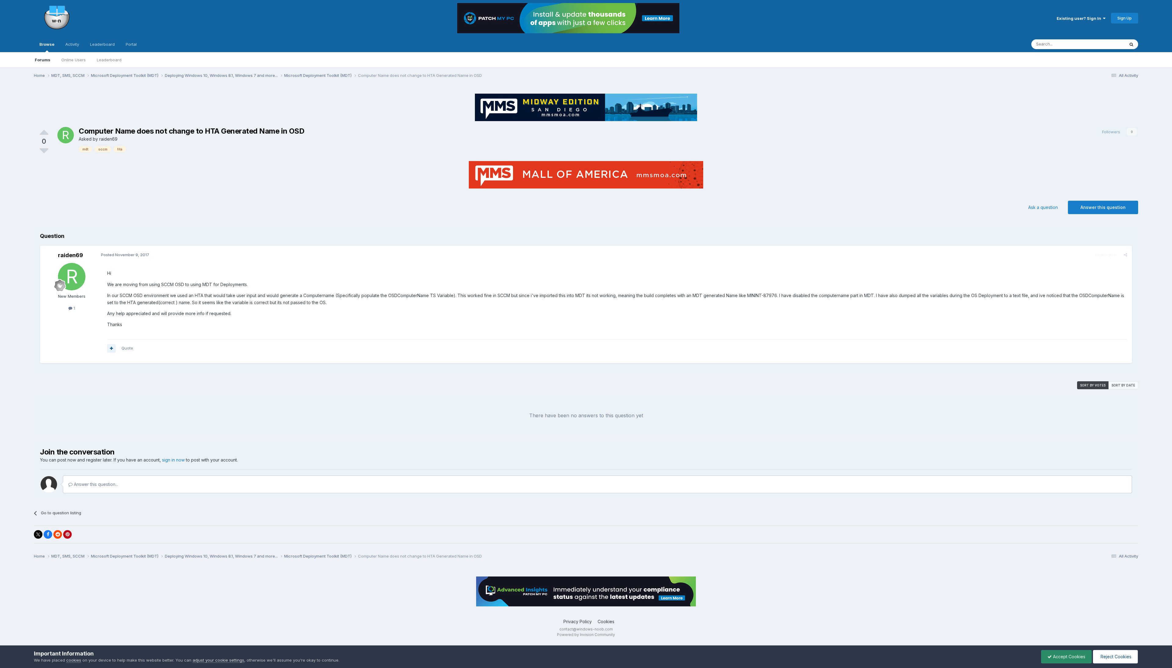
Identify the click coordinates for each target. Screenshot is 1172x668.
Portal (131, 44)
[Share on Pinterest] (67, 534)
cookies (73, 660)
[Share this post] (1125, 254)
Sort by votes (1092, 385)
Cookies (606, 621)
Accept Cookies (1068, 656)
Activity (72, 44)
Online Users (73, 59)
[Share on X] (38, 534)
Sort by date (1123, 385)
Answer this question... (95, 484)
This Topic (1106, 44)
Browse (46, 44)
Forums (42, 59)
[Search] (1131, 44)
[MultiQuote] (111, 348)
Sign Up (1124, 18)
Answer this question (1103, 207)
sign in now (173, 459)
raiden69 (108, 139)
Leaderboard (109, 59)
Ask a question (1043, 207)
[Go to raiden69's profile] (65, 135)
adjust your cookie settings (218, 660)
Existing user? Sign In (1080, 18)
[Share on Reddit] (57, 534)
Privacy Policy (577, 621)
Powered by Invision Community (586, 634)
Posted (125, 254)
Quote (127, 348)
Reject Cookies (1115, 656)
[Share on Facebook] (48, 534)
